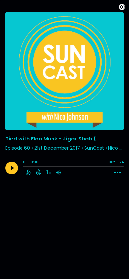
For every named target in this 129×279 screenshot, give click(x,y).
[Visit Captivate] (122, 8)
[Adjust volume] (58, 172)
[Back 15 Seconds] (28, 172)
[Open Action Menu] (117, 173)
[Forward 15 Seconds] (38, 172)
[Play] (11, 168)
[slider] (25, 167)
